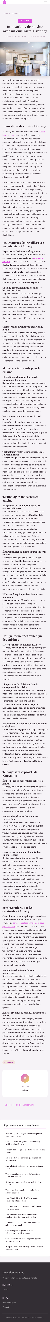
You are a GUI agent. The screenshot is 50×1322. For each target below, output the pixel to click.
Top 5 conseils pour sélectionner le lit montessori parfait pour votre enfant (21, 1215)
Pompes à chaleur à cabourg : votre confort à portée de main (24, 1247)
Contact (5, 1307)
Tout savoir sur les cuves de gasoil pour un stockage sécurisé (23, 1239)
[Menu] (45, 2)
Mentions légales (9, 1303)
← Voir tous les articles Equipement (17, 1105)
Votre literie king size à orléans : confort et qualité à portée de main (23, 1199)
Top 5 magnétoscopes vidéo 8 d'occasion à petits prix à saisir (22, 1175)
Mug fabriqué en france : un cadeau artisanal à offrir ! (24, 1167)
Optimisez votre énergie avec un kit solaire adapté (23, 1183)
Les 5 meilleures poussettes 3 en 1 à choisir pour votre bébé (23, 1207)
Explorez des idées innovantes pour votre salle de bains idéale (22, 1223)
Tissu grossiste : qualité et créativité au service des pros (22, 1191)
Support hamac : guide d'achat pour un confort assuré (25, 1151)
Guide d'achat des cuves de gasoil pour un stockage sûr (23, 1159)
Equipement (15, 13)
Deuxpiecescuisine (13, 1272)
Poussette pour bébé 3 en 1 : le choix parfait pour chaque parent (23, 1134)
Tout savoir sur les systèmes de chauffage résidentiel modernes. (23, 1142)
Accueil (5, 13)
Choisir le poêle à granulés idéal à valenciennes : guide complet (19, 1231)
